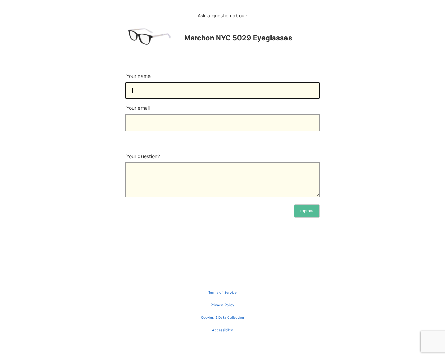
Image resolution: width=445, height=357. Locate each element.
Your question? (143, 156)
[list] (222, 311)
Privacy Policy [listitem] (222, 305)
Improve (307, 211)
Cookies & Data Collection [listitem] (222, 317)
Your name (138, 76)
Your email (138, 108)
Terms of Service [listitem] (222, 292)
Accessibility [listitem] (222, 330)
